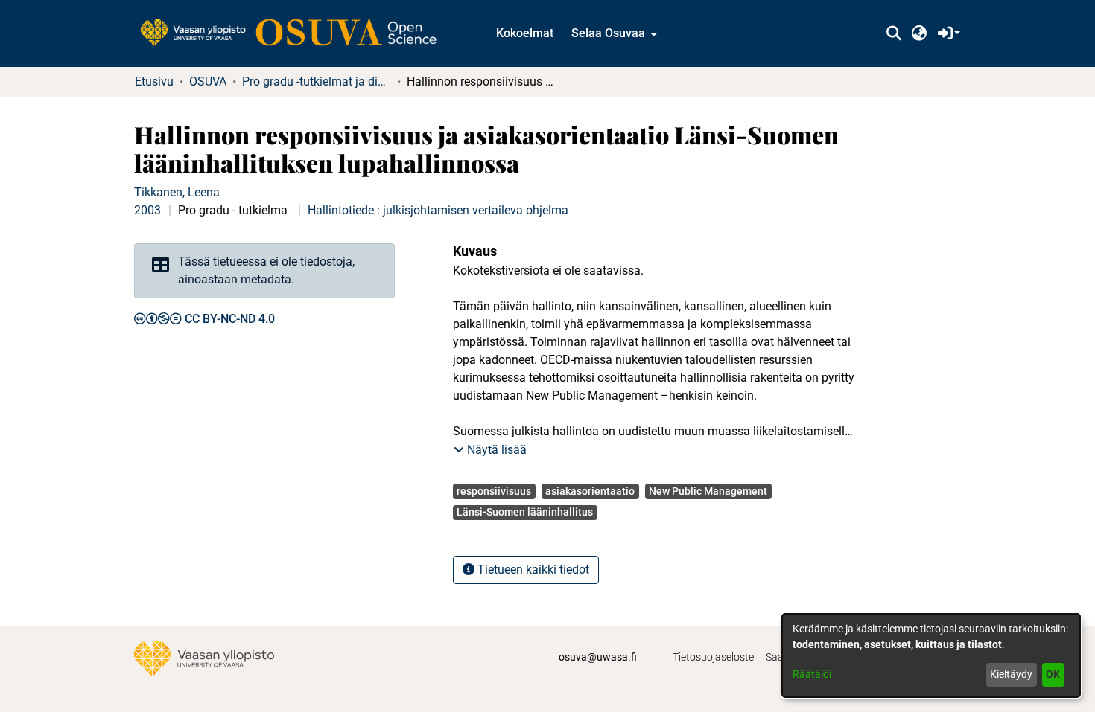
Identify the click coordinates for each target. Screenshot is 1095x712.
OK (1053, 674)
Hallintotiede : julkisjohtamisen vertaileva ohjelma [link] (438, 210)
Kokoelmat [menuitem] (524, 33)
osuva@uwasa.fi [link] (598, 657)
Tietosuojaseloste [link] (713, 657)
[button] (893, 33)
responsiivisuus (494, 491)
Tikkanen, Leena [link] (177, 192)
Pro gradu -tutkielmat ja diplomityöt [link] (316, 81)
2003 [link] (147, 210)
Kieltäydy (1011, 674)
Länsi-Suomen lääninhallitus (525, 512)
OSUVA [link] (207, 81)
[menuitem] (612, 33)
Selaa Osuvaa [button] (608, 33)
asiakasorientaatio (590, 491)
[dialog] (931, 655)
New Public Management (708, 491)
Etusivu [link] (154, 81)
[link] (295, 33)
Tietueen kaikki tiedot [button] (532, 569)
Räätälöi (812, 674)
